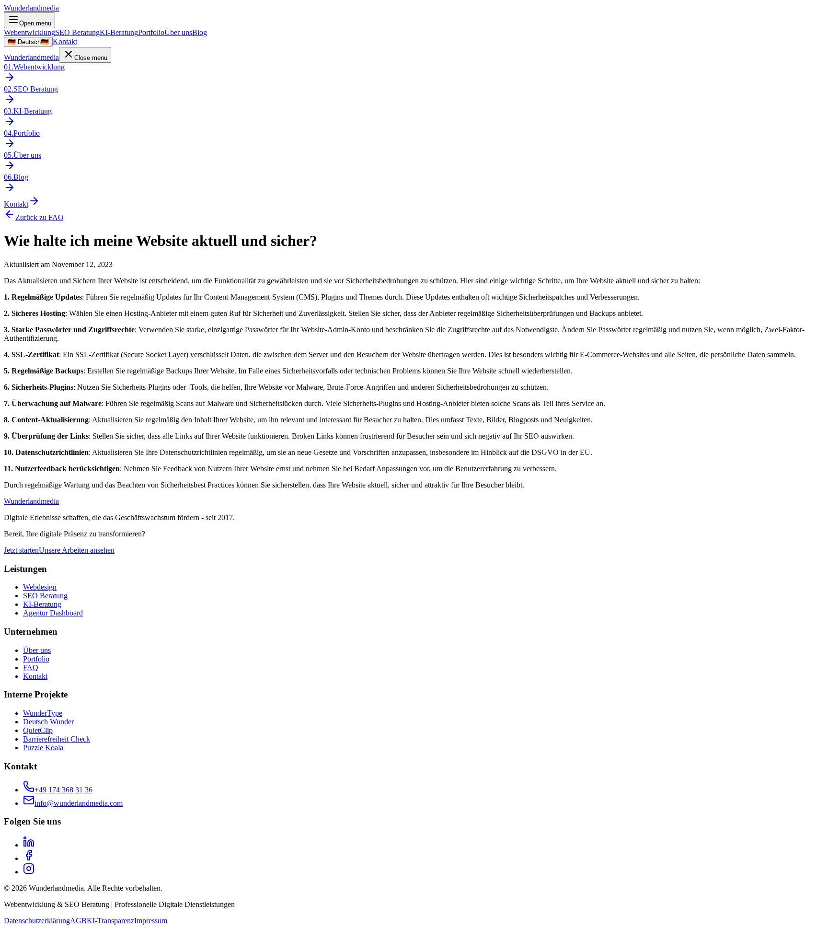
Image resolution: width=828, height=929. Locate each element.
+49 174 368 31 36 (63, 790)
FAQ (30, 667)
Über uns (178, 32)
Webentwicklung (29, 32)
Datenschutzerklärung (37, 921)
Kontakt (65, 41)
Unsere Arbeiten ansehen (77, 550)
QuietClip (38, 730)
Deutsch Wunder (48, 722)
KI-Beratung (119, 32)
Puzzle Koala (43, 747)
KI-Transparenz (110, 921)
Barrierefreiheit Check (56, 739)
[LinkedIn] (28, 845)
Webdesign (40, 587)
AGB (78, 921)
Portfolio (151, 32)
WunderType (42, 713)
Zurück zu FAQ (39, 217)
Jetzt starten (21, 550)
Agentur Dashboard (53, 613)
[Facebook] (28, 858)
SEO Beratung (77, 32)
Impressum (150, 921)
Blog (199, 32)
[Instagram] (28, 872)
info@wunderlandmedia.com (78, 803)
